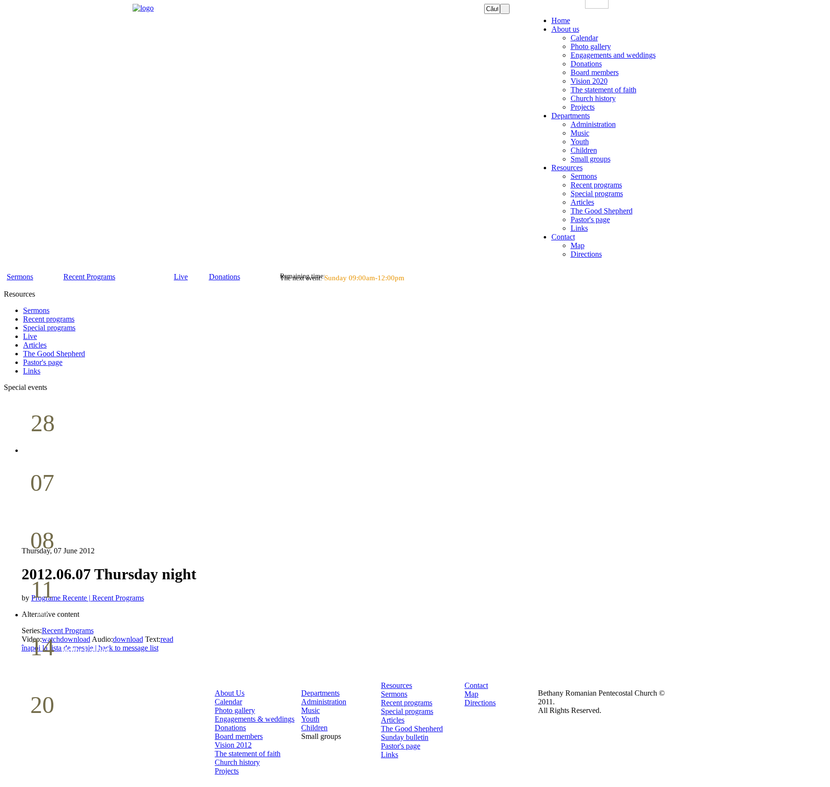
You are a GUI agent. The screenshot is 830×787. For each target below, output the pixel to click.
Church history (237, 762)
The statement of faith (248, 754)
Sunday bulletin (404, 737)
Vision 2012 (233, 745)
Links (389, 754)
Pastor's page (400, 746)
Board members (239, 736)
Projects (227, 771)
